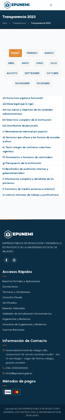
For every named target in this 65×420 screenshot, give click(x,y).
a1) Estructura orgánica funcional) (23, 98)
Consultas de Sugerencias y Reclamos (24, 324)
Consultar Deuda (12, 297)
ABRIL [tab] (11, 63)
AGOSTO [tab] (12, 73)
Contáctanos (10, 286)
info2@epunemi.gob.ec (19, 373)
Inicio (4, 23)
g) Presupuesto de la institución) (22, 163)
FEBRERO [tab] (32, 52)
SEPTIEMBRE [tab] (32, 73)
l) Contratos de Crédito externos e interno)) (29, 188)
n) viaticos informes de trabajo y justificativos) (31, 194)
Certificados (9, 302)
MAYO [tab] (25, 63)
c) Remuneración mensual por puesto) (25, 131)
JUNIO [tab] (39, 63)
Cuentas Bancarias (13, 329)
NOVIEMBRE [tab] (22, 83)
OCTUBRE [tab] (53, 73)
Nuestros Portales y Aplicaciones (21, 281)
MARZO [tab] (49, 52)
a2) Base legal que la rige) (18, 103)
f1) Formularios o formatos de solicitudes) (28, 157)
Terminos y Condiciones (16, 291)
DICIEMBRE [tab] (43, 83)
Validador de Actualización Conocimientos (27, 313)
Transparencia (19, 23)
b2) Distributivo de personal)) (20, 125)
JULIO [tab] (53, 63)
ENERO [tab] (15, 52)
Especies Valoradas (13, 308)
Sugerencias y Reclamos (16, 318)
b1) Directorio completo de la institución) (27, 119)
